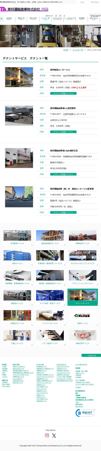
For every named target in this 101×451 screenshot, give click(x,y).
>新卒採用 (78, 375)
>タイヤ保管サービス (42, 387)
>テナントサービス (41, 389)
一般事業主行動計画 (80, 397)
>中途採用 (78, 377)
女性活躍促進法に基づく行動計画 (84, 400)
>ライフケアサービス (42, 393)
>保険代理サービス (41, 401)
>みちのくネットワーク (63, 366)
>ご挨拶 (4, 366)
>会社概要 (4, 368)
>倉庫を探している (18, 382)
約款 (76, 393)
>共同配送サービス (41, 366)
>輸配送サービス (40, 385)
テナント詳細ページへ (63, 93)
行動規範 (77, 395)
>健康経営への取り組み (63, 374)
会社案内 (4, 364)
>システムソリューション (63, 372)
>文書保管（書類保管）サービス (45, 374)
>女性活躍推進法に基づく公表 (65, 380)
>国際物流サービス (41, 370)
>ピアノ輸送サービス (42, 399)
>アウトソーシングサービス (43, 382)
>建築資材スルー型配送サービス (45, 368)
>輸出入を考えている (18, 368)
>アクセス (4, 376)
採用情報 (77, 368)
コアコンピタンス (61, 364)
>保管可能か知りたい (18, 380)
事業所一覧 (5, 380)
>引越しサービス (40, 397)
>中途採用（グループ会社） (82, 382)
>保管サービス (40, 372)
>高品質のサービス (62, 368)
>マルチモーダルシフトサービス (45, 376)
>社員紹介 (78, 387)
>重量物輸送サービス (42, 378)
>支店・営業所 (6, 384)
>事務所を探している (18, 376)
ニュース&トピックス (81, 364)
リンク (77, 402)
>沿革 (3, 372)
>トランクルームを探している (21, 374)
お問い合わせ (79, 404)
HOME (65, 50)
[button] (85, 413)
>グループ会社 (6, 386)
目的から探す (16, 364)
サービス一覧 (78, 50)
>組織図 (4, 374)
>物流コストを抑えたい (19, 366)
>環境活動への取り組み (63, 370)
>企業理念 (4, 370)
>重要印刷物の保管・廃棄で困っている (23, 372)
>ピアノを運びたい (18, 378)
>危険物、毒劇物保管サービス (44, 380)
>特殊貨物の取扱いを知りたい (21, 370)
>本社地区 (4, 382)
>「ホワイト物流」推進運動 (64, 376)
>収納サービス (40, 395)
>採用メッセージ (79, 373)
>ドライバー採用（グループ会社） (84, 384)
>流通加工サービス (41, 391)
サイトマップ (79, 406)
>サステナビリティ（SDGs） (64, 378)
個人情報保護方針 (80, 391)
